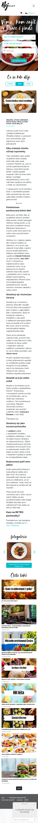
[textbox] (18, 37)
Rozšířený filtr (19, 61)
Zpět (19, 786)
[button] (4, 550)
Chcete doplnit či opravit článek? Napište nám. (19, 563)
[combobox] (19, 37)
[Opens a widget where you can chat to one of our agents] (24, 811)
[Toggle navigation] (33, 6)
